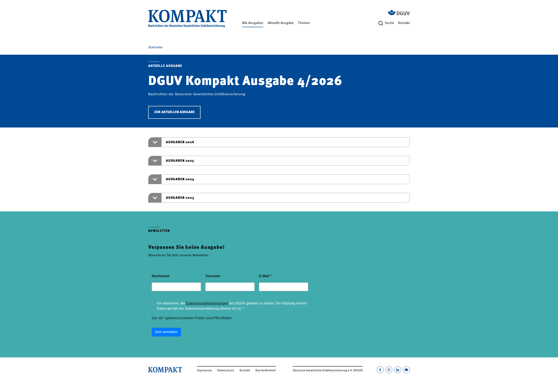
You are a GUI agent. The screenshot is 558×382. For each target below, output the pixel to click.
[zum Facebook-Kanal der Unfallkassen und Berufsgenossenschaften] (380, 369)
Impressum (204, 370)
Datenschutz (225, 370)
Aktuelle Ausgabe (281, 23)
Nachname (161, 276)
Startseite (155, 47)
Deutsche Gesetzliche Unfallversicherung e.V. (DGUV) (328, 370)
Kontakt (404, 23)
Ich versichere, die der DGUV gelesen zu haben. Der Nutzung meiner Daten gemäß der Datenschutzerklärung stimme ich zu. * (232, 305)
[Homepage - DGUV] (399, 12)
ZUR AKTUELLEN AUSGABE (174, 112)
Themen (304, 23)
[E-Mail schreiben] (406, 369)
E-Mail (265, 276)
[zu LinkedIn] (397, 369)
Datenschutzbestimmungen (207, 303)
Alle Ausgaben (252, 23)
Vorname (212, 276)
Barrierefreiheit (265, 370)
